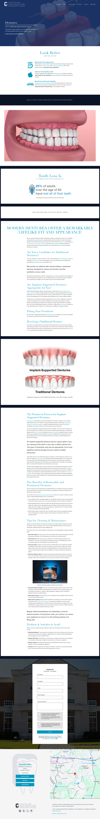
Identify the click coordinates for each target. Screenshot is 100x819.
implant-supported (55, 243)
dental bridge (39, 262)
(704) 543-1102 (52, 736)
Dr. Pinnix (39, 601)
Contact (86, 4)
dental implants (56, 73)
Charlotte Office (25, 764)
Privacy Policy (60, 813)
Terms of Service (51, 738)
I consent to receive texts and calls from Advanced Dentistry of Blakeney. (51, 716)
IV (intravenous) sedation (36, 424)
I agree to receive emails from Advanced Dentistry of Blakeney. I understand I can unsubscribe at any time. (50, 725)
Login (65, 813)
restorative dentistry (51, 314)
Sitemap (54, 813)
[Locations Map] (75, 774)
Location (79, 4)
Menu (92, 4)
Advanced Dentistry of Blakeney (43, 83)
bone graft (63, 304)
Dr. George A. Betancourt (57, 65)
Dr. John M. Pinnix (45, 65)
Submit (50, 732)
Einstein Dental (57, 811)
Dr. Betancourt (46, 601)
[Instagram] (31, 810)
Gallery (59, 4)
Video (64, 4)
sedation (65, 420)
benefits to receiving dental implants (45, 495)
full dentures (36, 260)
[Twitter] (27, 810)
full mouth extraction (63, 258)
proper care (62, 241)
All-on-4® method (38, 432)
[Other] (20, 810)
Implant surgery (30, 420)
